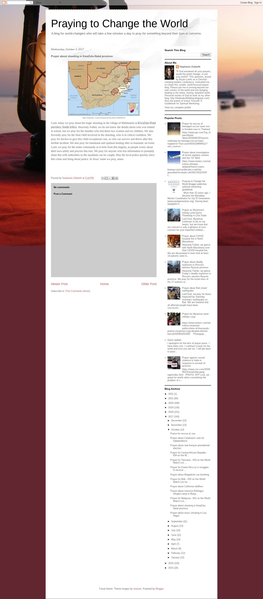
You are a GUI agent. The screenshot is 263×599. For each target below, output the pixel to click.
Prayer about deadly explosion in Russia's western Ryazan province (195, 265)
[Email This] (103, 178)
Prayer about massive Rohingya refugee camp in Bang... (186, 492)
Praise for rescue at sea (182, 433)
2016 (171, 563)
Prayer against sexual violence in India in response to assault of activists (193, 361)
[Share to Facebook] (113, 178)
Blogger (159, 588)
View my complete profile (178, 107)
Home (104, 284)
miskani (137, 588)
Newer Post (59, 284)
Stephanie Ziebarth (189, 66)
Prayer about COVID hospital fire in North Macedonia (192, 239)
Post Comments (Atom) (77, 291)
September (177, 521)
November (176, 425)
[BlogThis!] (106, 178)
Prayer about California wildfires (186, 486)
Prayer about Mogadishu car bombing (189, 474)
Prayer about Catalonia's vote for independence (187, 439)
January (175, 557)
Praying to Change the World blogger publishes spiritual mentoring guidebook (194, 185)
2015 (171, 567)
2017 (171, 416)
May (173, 539)
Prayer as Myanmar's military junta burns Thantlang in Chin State (194, 213)
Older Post (149, 284)
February (176, 553)
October (175, 429)
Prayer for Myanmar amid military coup (195, 315)
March (174, 548)
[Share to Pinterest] (116, 178)
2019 (171, 407)
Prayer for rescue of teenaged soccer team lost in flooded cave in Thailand (196, 126)
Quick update (174, 340)
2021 (171, 398)
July (173, 530)
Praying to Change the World (119, 23)
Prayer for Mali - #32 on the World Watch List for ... (187, 480)
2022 (171, 394)
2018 (171, 412)
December (176, 420)
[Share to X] (110, 178)
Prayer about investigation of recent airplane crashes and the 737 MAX (195, 155)
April (174, 544)
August (175, 526)
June (174, 535)
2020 (171, 403)
